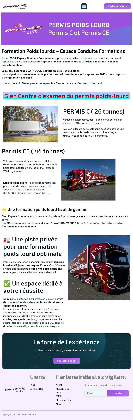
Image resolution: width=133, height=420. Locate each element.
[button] (84, 6)
